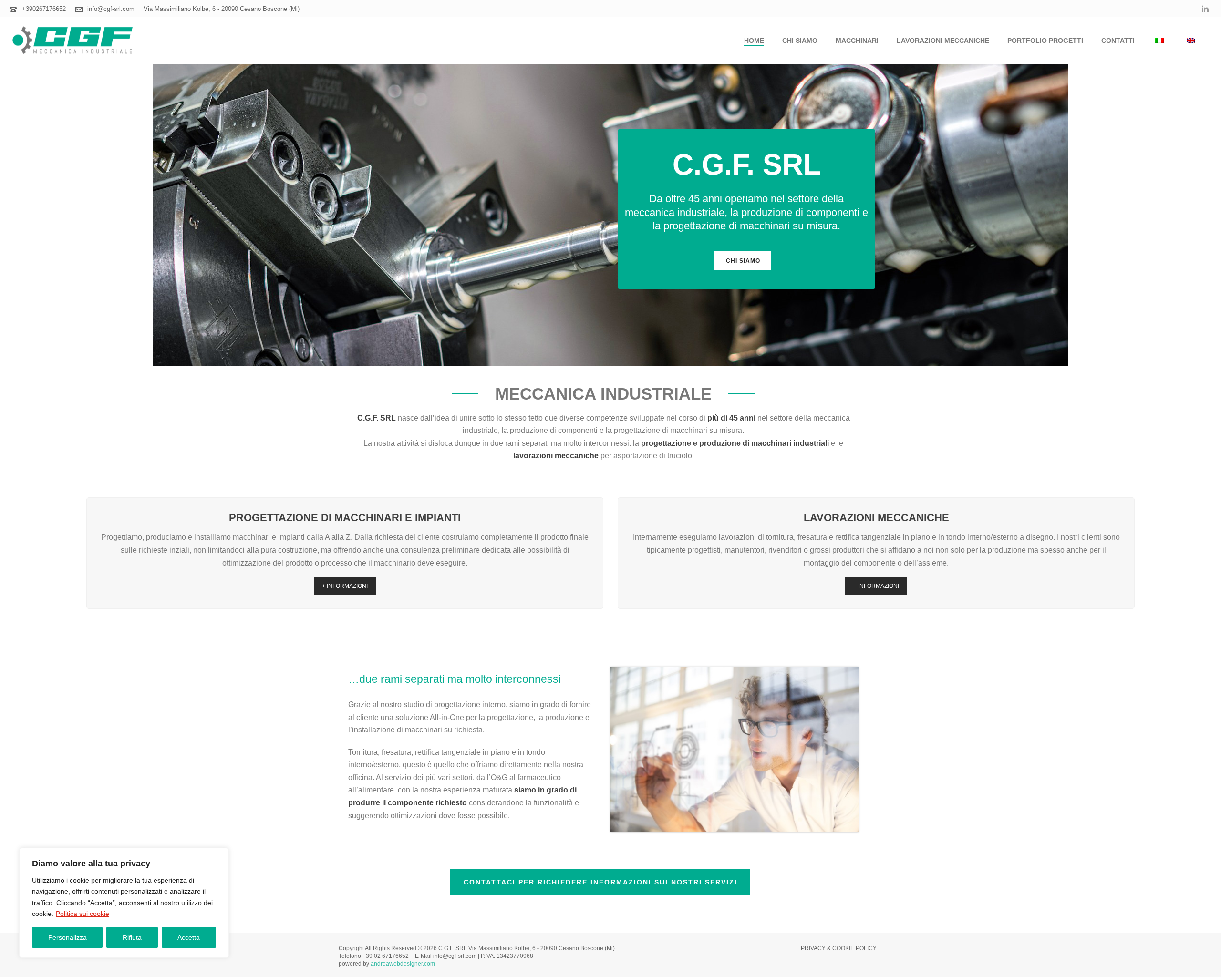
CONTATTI (1118, 40)
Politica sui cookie (82, 913)
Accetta (188, 937)
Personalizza (67, 937)
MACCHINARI (857, 40)
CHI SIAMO (799, 40)
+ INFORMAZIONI (345, 586)
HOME (754, 40)
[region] (124, 903)
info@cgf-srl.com (111, 8)
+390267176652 (44, 8)
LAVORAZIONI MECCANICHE (943, 40)
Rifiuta (132, 937)
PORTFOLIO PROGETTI (1045, 40)
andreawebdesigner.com (403, 963)
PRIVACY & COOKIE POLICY (839, 948)
